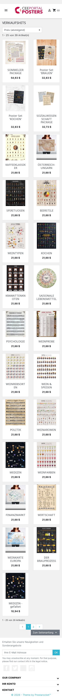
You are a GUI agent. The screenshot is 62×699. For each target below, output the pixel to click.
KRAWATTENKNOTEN (16, 297)
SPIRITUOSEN (15, 210)
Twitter (15, 668)
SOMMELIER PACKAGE (15, 71)
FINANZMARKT (15, 515)
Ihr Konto (9, 683)
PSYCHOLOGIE (15, 341)
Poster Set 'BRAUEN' (46, 71)
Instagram (32, 668)
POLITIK (15, 430)
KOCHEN (46, 253)
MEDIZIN (16, 472)
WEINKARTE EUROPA (15, 559)
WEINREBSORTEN (15, 385)
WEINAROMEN (46, 430)
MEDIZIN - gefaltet (15, 605)
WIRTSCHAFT (46, 515)
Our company (11, 677)
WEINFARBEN (46, 472)
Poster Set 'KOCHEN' (15, 117)
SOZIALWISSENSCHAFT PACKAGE (46, 119)
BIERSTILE (46, 210)
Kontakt (8, 689)
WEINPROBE (46, 341)
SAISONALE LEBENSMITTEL (46, 297)
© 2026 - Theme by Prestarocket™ (31, 694)
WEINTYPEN (15, 253)
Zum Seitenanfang (45, 632)
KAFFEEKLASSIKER (15, 166)
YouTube (23, 668)
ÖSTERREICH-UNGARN (46, 166)
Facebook (6, 668)
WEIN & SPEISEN (46, 385)
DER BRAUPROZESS (46, 559)
